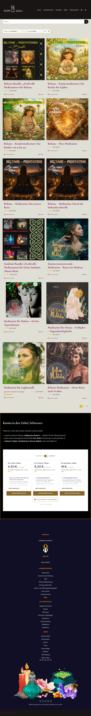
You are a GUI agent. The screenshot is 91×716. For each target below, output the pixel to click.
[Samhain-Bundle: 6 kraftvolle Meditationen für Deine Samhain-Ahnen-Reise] (24, 239)
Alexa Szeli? (45, 562)
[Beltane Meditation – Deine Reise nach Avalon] (67, 363)
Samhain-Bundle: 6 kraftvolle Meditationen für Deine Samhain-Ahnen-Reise (22, 267)
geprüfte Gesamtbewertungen (14, 392)
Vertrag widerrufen (7, 713)
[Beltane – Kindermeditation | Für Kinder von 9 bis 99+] (24, 119)
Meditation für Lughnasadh (19, 387)
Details (41, 94)
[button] (85, 10)
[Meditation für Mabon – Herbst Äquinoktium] (24, 300)
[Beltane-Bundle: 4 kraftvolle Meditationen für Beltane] (24, 59)
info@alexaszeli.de (45, 540)
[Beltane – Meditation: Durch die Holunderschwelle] (67, 179)
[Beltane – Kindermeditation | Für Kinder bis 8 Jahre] (67, 59)
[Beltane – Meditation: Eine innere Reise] (24, 179)
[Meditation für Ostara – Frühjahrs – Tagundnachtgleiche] (67, 303)
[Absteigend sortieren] (24, 31)
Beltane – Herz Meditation (62, 143)
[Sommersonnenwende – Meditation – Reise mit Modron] (67, 239)
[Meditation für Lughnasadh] (24, 363)
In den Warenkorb (9, 94)
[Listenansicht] (48, 31)
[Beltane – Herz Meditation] (67, 119)
